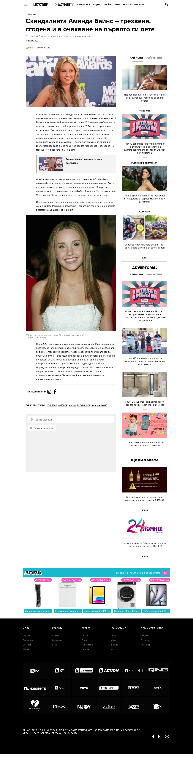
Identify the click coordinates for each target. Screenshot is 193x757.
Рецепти (145, 635)
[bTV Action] (109, 670)
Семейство (144, 111)
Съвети (26, 635)
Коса (54, 645)
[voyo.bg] (84, 688)
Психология (87, 645)
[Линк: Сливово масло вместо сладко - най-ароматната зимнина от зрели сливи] (144, 238)
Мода (26, 628)
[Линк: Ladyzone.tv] (64, 4)
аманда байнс (99, 405)
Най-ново (83, 4)
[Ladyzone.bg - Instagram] (49, 391)
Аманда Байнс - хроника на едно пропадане (84, 161)
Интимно (86, 649)
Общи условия (48, 730)
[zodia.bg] (158, 688)
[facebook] (153, 737)
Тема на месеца (133, 4)
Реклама (57, 733)
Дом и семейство (152, 628)
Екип (35, 730)
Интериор (145, 645)
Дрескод (27, 645)
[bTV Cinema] (84, 670)
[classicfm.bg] (109, 705)
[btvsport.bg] (109, 688)
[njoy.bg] (84, 705)
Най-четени (154, 57)
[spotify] (167, 737)
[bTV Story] (134, 670)
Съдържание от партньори (144, 163)
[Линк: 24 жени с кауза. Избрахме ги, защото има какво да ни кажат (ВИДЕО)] (144, 536)
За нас (26, 730)
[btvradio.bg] (59, 705)
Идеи (144, 258)
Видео (97, 4)
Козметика (57, 640)
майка (72, 405)
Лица (113, 635)
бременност (83, 405)
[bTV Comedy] (59, 670)
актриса (62, 405)
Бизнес (114, 645)
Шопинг (26, 649)
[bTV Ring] (158, 670)
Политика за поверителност (75, 730)
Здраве (86, 628)
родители (52, 405)
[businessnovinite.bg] (134, 688)
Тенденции (28, 640)
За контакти (71, 733)
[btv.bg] (35, 670)
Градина (145, 640)
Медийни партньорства (36, 733)
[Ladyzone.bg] (43, 5)
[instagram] (160, 737)
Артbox (114, 649)
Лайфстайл (112, 4)
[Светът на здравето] (35, 705)
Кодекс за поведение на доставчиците (117, 730)
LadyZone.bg (43, 47)
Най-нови (136, 57)
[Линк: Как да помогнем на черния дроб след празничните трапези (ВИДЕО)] (144, 490)
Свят (113, 640)
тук (165, 573)
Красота (57, 628)
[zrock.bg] (158, 705)
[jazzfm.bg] (134, 705)
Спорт (85, 640)
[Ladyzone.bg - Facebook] (55, 398)
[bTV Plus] (59, 688)
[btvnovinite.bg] (35, 688)
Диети (85, 635)
